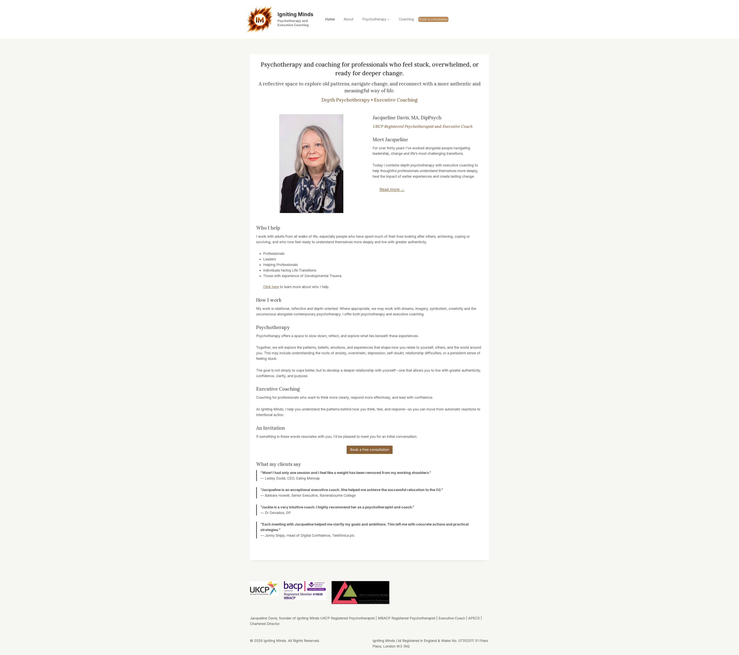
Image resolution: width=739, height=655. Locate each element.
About (348, 19)
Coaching (406, 19)
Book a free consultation (369, 450)
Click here (271, 287)
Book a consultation (433, 19)
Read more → (392, 189)
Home (330, 19)
